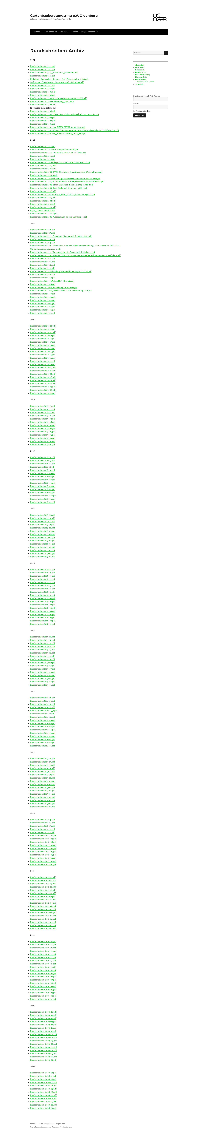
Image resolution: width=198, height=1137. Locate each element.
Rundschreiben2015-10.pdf (42, 659)
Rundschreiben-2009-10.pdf (43, 1031)
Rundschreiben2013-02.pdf (42, 803)
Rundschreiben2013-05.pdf (42, 794)
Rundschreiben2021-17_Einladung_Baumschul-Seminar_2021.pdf (61, 236)
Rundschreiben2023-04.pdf (42, 111)
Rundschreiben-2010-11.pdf (43, 967)
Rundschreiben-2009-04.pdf (43, 1050)
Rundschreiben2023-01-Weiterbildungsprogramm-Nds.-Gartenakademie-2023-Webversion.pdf (74, 130)
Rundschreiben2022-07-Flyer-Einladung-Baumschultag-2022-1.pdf (61, 185)
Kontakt (63, 32)
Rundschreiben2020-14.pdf (42, 351)
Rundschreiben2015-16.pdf (42, 640)
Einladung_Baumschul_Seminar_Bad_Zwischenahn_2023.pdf (59, 79)
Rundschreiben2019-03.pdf (42, 438)
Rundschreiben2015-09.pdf (42, 662)
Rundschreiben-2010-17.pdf (43, 948)
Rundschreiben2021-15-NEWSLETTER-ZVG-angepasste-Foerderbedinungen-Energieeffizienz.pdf (75, 255)
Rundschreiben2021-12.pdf (42, 265)
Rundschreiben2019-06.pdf (42, 428)
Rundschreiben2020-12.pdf (42, 358)
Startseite (37, 32)
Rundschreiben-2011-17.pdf (42, 877)
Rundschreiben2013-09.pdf (42, 781)
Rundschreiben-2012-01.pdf (43, 864)
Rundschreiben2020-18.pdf (42, 339)
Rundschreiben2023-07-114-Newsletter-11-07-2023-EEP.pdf (58, 98)
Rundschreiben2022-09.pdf (43, 165)
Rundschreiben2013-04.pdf (42, 797)
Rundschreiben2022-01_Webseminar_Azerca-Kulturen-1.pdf (58, 217)
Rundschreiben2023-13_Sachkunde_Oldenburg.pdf (54, 72)
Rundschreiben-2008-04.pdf (43, 1098)
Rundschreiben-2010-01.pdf (43, 999)
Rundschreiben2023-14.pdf (42, 66)
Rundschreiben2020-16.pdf (42, 345)
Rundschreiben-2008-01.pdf (43, 1108)
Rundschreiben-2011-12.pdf (43, 893)
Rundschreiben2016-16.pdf (42, 576)
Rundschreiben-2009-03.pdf (43, 1053)
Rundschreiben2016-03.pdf (42, 617)
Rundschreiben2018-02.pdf (42, 499)
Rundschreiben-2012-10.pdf (43, 835)
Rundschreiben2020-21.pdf (42, 329)
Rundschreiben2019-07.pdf (42, 425)
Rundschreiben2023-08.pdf (42, 92)
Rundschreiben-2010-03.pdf (43, 992)
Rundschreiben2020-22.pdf (42, 326)
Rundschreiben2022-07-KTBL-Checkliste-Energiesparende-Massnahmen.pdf (66, 172)
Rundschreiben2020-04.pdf (42, 383)
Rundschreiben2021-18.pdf (42, 230)
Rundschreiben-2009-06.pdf (43, 1044)
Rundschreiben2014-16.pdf (42, 698)
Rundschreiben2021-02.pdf (42, 310)
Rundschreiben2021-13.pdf (42, 262)
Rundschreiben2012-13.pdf (42, 826)
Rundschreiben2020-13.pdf (42, 355)
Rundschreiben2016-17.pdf (42, 573)
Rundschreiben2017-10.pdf (42, 528)
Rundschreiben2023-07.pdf (42, 95)
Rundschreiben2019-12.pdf (42, 409)
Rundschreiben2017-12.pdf (42, 521)
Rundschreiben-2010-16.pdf (43, 951)
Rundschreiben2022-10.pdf (42, 159)
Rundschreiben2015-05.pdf (42, 675)
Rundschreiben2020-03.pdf (42, 387)
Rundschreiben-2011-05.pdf (43, 916)
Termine (74, 32)
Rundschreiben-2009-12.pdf (43, 1025)
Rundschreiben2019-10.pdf (42, 415)
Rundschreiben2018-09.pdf (42, 473)
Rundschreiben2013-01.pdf (42, 807)
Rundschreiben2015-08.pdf (42, 665)
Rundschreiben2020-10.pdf (42, 364)
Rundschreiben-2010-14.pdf (43, 957)
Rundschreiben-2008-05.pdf (43, 1095)
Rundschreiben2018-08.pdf (42, 476)
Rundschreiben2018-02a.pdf (43, 496)
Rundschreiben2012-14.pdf (42, 823)
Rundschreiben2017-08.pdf (42, 534)
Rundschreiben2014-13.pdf (42, 707)
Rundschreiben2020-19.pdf (42, 335)
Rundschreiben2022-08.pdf (42, 169)
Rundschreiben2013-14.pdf (42, 765)
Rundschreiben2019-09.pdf (42, 419)
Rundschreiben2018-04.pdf (42, 489)
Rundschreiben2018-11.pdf (42, 467)
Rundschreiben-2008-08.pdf (43, 1085)
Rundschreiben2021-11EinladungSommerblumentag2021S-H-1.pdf (60, 271)
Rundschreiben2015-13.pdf (42, 649)
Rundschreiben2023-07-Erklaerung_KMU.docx (52, 101)
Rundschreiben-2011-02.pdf (43, 925)
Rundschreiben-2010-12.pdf (43, 964)
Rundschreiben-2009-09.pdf (43, 1034)
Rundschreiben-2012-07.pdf (43, 845)
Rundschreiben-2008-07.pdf (43, 1089)
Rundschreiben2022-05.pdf (42, 197)
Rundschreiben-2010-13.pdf (43, 960)
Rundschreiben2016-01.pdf (42, 624)
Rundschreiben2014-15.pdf (42, 701)
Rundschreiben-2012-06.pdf (43, 848)
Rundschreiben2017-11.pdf (42, 524)
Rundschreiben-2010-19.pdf (43, 941)
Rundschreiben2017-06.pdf (42, 540)
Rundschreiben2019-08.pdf (42, 422)
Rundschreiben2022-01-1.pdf (43, 213)
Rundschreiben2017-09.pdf (42, 531)
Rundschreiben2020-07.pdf (42, 374)
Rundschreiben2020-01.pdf (42, 393)
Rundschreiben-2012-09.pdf (43, 839)
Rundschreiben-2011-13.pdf (42, 890)
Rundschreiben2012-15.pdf (42, 819)
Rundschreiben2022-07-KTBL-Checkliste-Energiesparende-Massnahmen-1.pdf (67, 181)
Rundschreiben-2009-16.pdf (43, 1012)
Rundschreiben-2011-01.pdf (43, 928)
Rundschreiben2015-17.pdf (42, 637)
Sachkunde (139, 84)
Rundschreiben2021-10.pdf (42, 274)
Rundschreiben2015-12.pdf (42, 653)
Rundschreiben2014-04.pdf (42, 736)
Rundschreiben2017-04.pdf (42, 547)
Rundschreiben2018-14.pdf (42, 457)
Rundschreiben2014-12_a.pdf (43, 710)
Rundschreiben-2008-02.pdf (43, 1105)
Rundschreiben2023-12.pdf (42, 76)
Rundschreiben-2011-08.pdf (43, 906)
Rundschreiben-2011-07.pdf (43, 909)
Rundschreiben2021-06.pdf (42, 297)
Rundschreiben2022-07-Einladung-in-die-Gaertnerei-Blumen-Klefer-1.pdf (65, 178)
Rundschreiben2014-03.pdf (42, 739)
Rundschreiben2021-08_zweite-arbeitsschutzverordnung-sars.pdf (61, 290)
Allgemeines (139, 65)
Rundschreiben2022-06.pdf (43, 191)
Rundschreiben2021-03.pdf (42, 306)
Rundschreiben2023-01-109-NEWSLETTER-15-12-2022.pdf (57, 127)
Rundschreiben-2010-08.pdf (43, 976)
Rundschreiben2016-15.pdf (42, 579)
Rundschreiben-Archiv (145, 82)
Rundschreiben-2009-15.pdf (43, 1015)
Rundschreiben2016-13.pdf (42, 585)
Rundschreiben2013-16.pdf (42, 758)
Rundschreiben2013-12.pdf (42, 771)
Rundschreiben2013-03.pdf (42, 800)
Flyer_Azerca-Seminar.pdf (42, 210)
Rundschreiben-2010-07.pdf (43, 980)
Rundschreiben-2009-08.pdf (43, 1037)
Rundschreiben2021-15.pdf (42, 242)
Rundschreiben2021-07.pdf (42, 294)
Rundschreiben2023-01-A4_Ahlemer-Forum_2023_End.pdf (58, 133)
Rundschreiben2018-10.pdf (42, 470)
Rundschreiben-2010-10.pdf (43, 970)
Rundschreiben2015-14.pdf (42, 646)
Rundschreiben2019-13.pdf (42, 406)
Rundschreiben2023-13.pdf (42, 69)
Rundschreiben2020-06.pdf (43, 377)
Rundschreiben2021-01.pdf (42, 313)
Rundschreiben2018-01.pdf (42, 502)
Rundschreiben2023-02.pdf (42, 121)
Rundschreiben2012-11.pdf (42, 832)
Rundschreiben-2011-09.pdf (43, 903)
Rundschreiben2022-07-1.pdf (43, 175)
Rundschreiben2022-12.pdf (42, 146)
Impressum (60, 1124)
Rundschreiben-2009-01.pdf (43, 1060)
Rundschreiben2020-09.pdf (43, 367)
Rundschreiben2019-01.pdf (42, 444)
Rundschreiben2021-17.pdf (42, 233)
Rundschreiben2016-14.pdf (42, 582)
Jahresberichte (140, 72)
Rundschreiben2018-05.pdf (42, 486)
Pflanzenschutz (141, 77)
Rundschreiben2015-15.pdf (42, 643)
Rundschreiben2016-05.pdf (42, 611)
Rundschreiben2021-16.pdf (42, 239)
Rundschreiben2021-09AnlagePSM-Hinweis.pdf (52, 281)
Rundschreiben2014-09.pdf (42, 720)
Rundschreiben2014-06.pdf (42, 730)
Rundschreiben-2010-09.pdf (43, 973)
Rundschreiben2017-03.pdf (42, 550)
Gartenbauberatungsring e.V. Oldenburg (64, 16)
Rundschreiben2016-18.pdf (42, 569)
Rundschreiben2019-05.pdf (42, 431)
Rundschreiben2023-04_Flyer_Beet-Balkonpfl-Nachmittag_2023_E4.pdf (64, 114)
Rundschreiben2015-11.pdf (42, 656)
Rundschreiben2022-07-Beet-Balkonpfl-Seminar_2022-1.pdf (59, 188)
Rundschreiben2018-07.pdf (42, 480)
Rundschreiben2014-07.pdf (42, 726)
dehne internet (66, 1127)
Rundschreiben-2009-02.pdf (43, 1057)
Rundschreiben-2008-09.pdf (43, 1082)
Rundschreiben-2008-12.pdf (43, 1073)
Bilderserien (139, 67)
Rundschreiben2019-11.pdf (42, 412)
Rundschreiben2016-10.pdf (42, 595)
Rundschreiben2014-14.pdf (42, 704)
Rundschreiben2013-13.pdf (42, 768)
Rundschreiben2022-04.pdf (42, 201)
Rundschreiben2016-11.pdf (42, 592)
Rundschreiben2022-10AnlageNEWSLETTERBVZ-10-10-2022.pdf (60, 162)
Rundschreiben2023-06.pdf (42, 104)
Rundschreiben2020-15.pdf (42, 348)
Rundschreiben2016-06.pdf (42, 608)
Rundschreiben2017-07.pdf (42, 537)
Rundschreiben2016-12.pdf (42, 589)
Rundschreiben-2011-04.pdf (43, 919)
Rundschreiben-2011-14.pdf (43, 887)
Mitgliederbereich (89, 32)
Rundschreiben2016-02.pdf (42, 621)
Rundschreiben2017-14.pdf (42, 515)
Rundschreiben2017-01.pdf (42, 557)
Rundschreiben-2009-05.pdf (43, 1047)
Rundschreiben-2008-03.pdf (43, 1101)
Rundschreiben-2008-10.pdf (43, 1079)
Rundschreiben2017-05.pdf (42, 544)
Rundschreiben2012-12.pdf (42, 829)
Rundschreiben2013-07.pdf (42, 787)
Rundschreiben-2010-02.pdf (43, 996)
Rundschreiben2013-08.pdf (42, 784)
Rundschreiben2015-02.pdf (42, 682)
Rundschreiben (140, 79)
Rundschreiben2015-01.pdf (42, 685)
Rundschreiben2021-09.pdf (42, 278)
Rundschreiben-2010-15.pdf (43, 954)
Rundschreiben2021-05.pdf (42, 300)
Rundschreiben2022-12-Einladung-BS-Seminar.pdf (54, 149)
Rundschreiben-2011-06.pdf (43, 912)
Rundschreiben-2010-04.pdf (43, 989)
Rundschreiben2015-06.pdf (42, 672)
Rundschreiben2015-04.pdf (42, 678)
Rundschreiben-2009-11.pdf (43, 1028)
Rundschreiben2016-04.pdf (42, 614)
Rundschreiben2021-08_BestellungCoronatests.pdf (53, 287)
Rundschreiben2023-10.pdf (42, 88)
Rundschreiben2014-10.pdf (42, 717)
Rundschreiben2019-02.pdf (42, 441)
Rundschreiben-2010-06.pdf (43, 983)
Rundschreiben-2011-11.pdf (42, 896)
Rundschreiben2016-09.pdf (42, 598)
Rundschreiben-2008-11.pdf (43, 1076)
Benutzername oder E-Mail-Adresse (146, 96)
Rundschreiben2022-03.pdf (42, 204)
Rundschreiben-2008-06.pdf (43, 1092)
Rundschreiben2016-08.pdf (42, 601)
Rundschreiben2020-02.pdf (42, 390)
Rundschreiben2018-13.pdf (42, 460)
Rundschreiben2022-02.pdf (42, 207)
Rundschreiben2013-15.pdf (42, 762)
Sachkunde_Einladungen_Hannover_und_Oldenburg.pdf (57, 82)
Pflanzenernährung (142, 75)
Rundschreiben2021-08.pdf (42, 284)
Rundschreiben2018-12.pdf (42, 464)
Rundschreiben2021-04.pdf (42, 303)
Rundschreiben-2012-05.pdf (43, 851)
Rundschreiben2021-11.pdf (42, 268)
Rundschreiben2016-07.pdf (42, 605)
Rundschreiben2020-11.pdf (42, 361)
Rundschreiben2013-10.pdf (42, 778)
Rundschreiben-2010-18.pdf (43, 944)
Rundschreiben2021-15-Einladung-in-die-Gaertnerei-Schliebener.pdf (62, 252)
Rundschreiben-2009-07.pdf (43, 1041)
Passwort (136, 104)
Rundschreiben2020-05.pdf (42, 380)
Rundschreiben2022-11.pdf (42, 156)
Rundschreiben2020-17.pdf (42, 342)
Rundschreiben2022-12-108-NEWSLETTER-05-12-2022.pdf (58, 153)
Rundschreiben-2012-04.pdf (43, 855)
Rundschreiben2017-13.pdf (42, 518)
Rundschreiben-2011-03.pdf (43, 922)
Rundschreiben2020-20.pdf (42, 332)
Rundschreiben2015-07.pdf (42, 669)
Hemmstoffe (139, 70)
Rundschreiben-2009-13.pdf (43, 1021)
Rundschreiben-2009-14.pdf (43, 1018)
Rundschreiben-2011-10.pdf (43, 900)
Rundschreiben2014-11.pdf (42, 714)
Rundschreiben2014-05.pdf (42, 733)
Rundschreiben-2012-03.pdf (43, 858)
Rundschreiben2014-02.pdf (42, 742)
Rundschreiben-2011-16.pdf (43, 880)
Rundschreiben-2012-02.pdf (43, 861)
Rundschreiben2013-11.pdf (42, 774)
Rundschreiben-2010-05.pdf (43, 986)
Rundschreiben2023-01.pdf (42, 124)
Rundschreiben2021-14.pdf (42, 258)
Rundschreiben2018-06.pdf (42, 483)
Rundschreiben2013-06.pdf (42, 791)
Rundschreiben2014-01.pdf (42, 746)
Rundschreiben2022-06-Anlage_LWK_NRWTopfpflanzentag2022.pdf (62, 194)
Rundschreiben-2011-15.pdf (43, 883)
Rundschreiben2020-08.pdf (42, 371)
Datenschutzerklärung (46, 1124)
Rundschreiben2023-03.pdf (42, 117)
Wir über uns (51, 32)
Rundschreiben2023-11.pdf (42, 85)
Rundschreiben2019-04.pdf (42, 435)
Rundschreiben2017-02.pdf (42, 553)
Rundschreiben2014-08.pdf (42, 723)
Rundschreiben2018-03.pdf (42, 492)
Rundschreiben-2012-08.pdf (43, 842)
